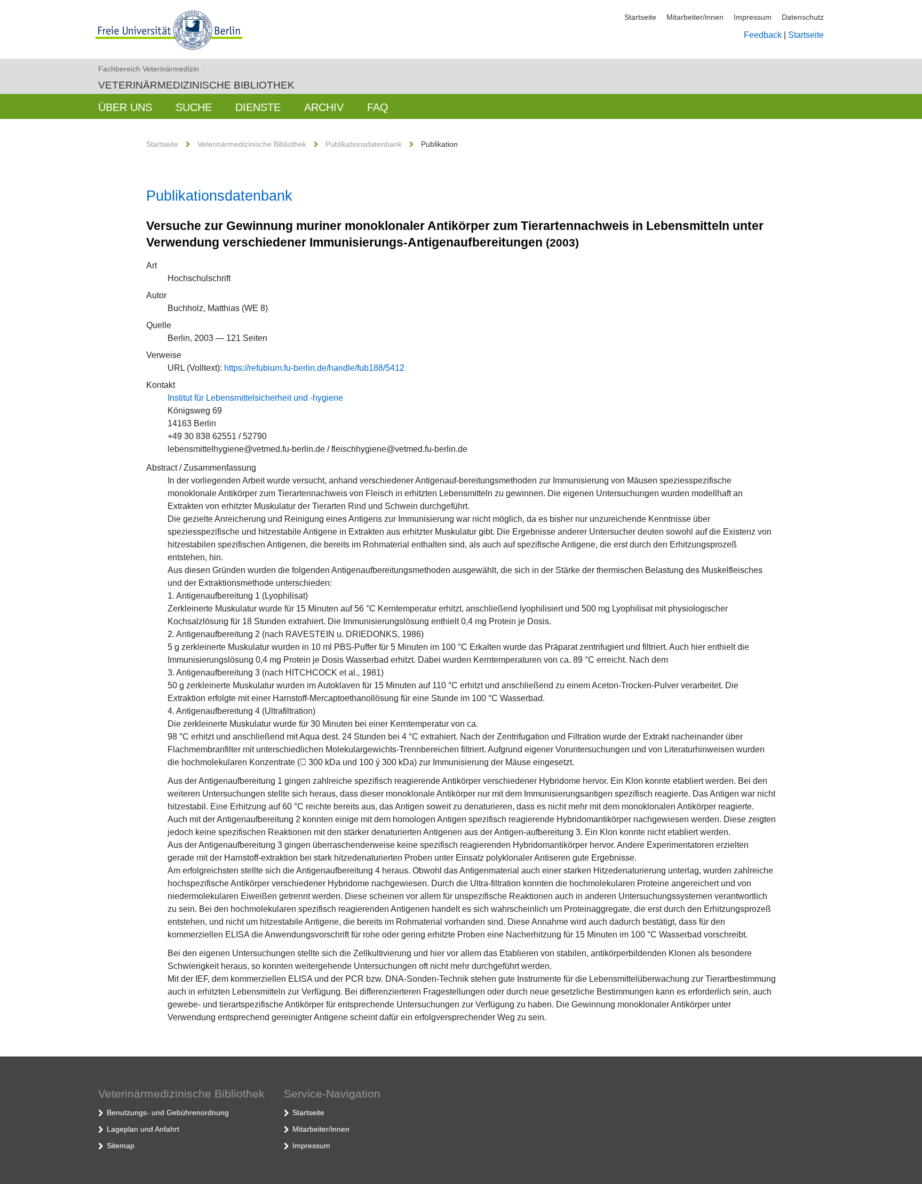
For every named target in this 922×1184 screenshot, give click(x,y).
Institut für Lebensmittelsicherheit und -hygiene (255, 397)
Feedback (763, 34)
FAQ (377, 107)
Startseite (640, 17)
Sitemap (120, 1145)
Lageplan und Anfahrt (143, 1129)
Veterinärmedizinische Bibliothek (196, 85)
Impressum (753, 17)
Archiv (324, 107)
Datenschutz (803, 17)
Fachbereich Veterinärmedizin (151, 69)
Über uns (125, 107)
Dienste (258, 107)
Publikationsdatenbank (363, 144)
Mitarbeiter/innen (695, 17)
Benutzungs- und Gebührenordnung (168, 1112)
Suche (194, 107)
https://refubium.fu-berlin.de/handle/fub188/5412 (314, 367)
